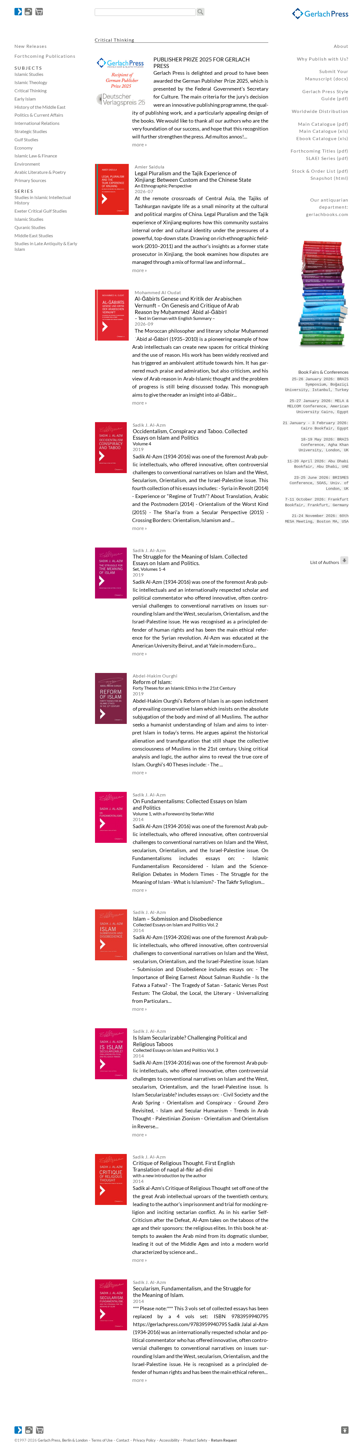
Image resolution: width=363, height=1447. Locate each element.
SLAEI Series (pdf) (327, 158)
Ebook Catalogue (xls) (322, 138)
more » (139, 145)
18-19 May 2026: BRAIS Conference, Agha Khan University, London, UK (324, 445)
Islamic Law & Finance (35, 155)
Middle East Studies (33, 235)
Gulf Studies (26, 139)
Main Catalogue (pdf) (323, 124)
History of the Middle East (40, 107)
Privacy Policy (144, 1440)
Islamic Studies (28, 74)
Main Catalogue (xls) (324, 131)
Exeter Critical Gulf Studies (40, 210)
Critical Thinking (30, 90)
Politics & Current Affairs (38, 114)
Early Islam (25, 98)
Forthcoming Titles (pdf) (319, 150)
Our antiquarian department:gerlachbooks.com (327, 207)
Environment (27, 163)
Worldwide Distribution (320, 111)
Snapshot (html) (330, 178)
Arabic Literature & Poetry (40, 172)
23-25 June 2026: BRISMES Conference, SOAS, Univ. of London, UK (319, 483)
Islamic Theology (30, 82)
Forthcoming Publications (44, 56)
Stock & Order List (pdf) (320, 171)
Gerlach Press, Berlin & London (63, 1440)
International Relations (37, 123)
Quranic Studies (30, 227)
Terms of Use (102, 1440)
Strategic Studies (30, 131)
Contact (122, 1440)
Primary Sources (30, 180)
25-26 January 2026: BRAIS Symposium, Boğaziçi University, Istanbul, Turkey (317, 384)
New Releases (30, 46)
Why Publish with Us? (323, 58)
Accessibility (169, 1440)
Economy (23, 147)
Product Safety (195, 1440)
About (341, 46)
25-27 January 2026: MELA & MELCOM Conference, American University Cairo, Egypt (318, 406)
